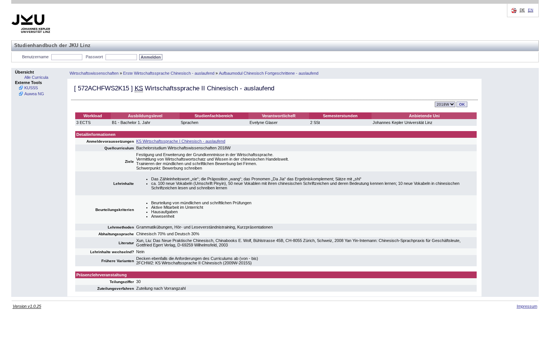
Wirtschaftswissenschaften (94, 73)
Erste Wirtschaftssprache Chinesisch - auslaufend (168, 73)
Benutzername (35, 57)
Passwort (94, 57)
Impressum (527, 306)
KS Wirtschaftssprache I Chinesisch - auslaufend (180, 141)
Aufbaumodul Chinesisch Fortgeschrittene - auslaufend (268, 73)
